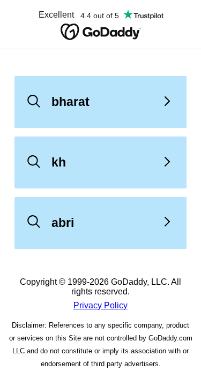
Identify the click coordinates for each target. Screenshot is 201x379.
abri (62, 223)
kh (58, 162)
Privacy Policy (100, 305)
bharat (70, 102)
